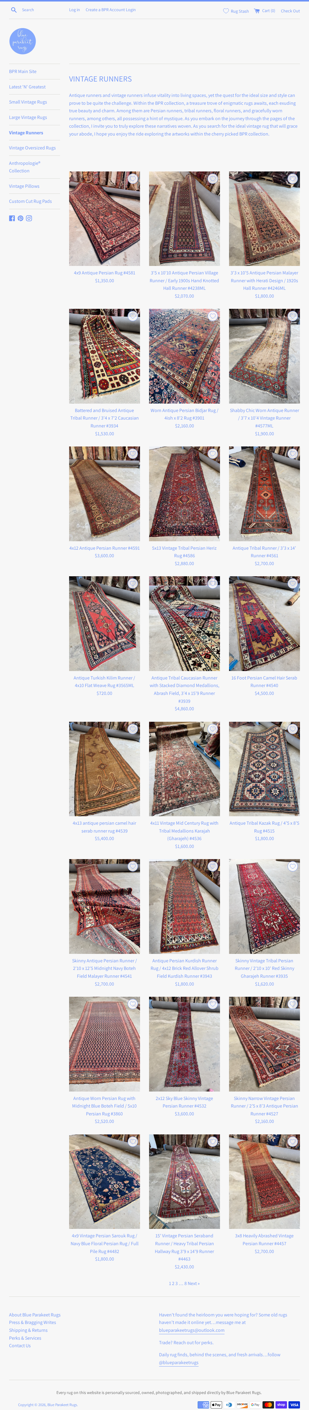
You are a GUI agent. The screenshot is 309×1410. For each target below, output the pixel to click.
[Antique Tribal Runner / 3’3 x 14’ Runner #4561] (264, 493)
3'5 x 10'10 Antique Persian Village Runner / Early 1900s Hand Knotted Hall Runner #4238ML (184, 280)
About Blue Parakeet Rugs (35, 1315)
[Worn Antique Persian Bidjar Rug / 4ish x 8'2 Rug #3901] (184, 356)
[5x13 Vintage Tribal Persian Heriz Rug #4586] (184, 493)
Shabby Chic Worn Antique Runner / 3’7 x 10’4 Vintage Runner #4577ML (264, 418)
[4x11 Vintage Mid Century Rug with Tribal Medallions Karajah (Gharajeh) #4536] (184, 769)
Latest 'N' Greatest (27, 87)
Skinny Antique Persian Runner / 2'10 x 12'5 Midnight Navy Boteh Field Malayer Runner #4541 (104, 968)
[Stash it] (133, 178)
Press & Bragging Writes (32, 1322)
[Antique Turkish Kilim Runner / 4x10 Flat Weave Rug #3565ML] (104, 623)
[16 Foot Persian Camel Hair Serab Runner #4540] (264, 623)
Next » (194, 1283)
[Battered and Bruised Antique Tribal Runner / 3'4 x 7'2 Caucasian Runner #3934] (104, 356)
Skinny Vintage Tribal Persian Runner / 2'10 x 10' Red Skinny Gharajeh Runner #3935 (264, 968)
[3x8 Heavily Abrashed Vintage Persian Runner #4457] (264, 1181)
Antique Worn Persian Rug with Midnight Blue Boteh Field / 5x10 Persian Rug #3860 (104, 1106)
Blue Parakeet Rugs (62, 1404)
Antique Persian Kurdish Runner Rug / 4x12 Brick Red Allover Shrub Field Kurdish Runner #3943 (184, 968)
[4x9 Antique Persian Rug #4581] (104, 218)
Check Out (290, 10)
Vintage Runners (26, 132)
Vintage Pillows (24, 186)
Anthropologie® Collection (24, 167)
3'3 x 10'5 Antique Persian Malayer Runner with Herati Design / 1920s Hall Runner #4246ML (264, 280)
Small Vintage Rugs (28, 102)
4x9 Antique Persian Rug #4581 (104, 273)
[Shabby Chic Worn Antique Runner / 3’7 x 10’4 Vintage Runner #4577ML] (264, 356)
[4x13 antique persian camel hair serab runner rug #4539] (104, 769)
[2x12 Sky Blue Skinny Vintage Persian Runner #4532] (184, 1044)
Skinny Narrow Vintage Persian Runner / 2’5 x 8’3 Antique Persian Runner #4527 (264, 1106)
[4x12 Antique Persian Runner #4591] (104, 493)
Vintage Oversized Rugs (32, 148)
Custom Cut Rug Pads (30, 201)
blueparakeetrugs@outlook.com (192, 1330)
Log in (74, 9)
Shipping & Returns (28, 1330)
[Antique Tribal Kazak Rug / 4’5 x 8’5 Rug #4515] (264, 769)
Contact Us (20, 1345)
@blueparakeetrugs (179, 1362)
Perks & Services (25, 1338)
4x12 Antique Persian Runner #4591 (104, 548)
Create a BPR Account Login (111, 9)
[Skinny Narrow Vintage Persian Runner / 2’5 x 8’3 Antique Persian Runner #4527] (264, 1044)
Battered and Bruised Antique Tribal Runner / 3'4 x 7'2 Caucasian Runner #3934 (104, 418)
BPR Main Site (23, 71)
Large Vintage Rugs (28, 117)
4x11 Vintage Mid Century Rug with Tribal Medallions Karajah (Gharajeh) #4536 (184, 831)
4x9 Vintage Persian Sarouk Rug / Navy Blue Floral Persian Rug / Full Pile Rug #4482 (105, 1243)
